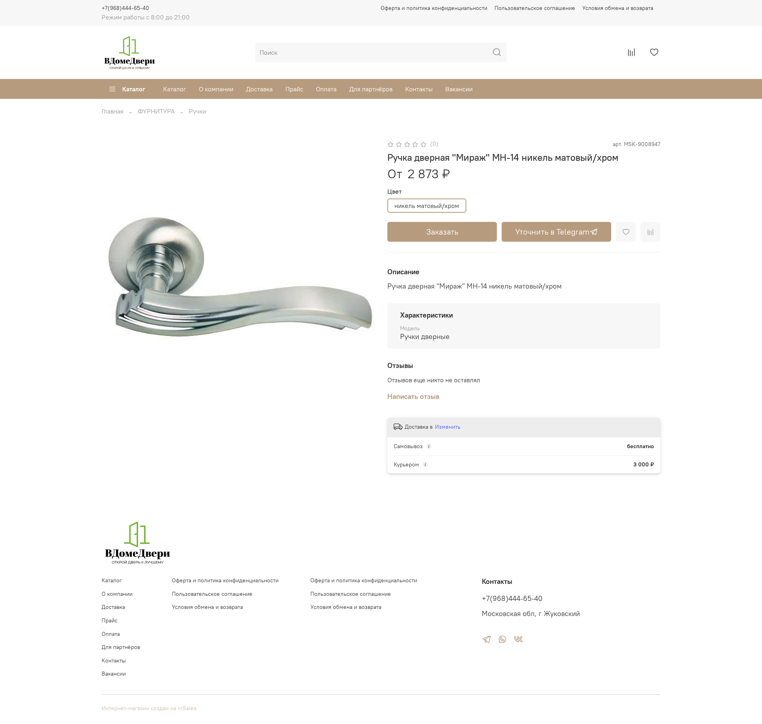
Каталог (133, 89)
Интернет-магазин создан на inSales (149, 708)
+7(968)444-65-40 (125, 8)
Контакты (419, 89)
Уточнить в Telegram (552, 232)
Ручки (197, 111)
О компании (216, 89)
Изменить (447, 426)
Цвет (394, 191)
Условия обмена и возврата (617, 8)
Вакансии (459, 89)
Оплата (326, 89)
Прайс (294, 89)
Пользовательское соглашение (535, 8)
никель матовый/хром (426, 206)
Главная (112, 111)
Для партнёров (371, 89)
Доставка (259, 89)
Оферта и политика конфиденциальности (434, 8)
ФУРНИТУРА (156, 111)
